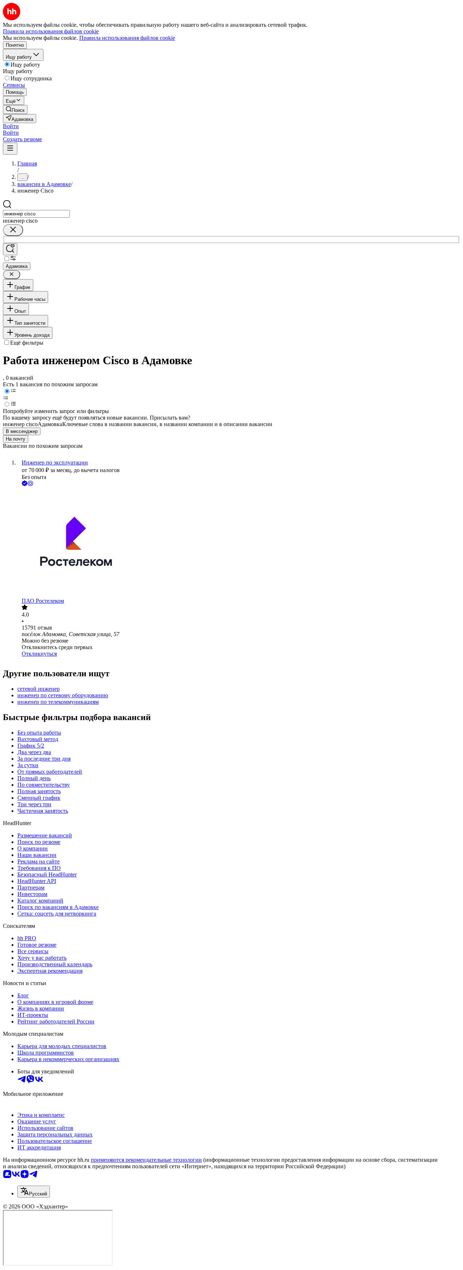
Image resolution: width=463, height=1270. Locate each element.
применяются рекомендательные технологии (146, 1160)
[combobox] (36, 214)
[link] (15, 109)
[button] (11, 126)
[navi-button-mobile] (10, 149)
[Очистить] (13, 230)
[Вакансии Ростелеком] (239, 543)
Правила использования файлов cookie (127, 38)
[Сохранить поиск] (10, 249)
